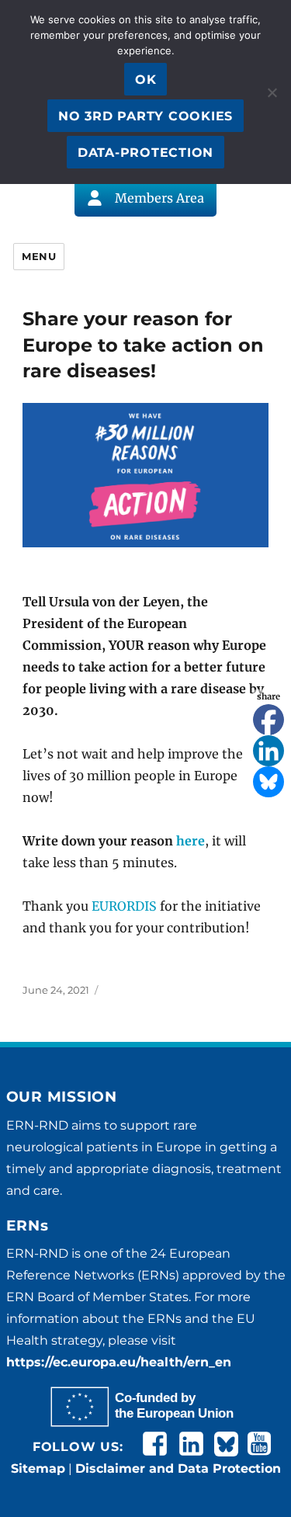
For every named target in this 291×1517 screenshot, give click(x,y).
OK (146, 79)
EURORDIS (124, 906)
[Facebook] (268, 719)
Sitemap (38, 1468)
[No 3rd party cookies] (271, 92)
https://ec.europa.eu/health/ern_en (118, 1362)
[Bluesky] (268, 781)
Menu (39, 256)
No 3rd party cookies (145, 116)
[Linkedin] (268, 750)
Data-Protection (145, 152)
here (190, 841)
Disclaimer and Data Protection (178, 1468)
